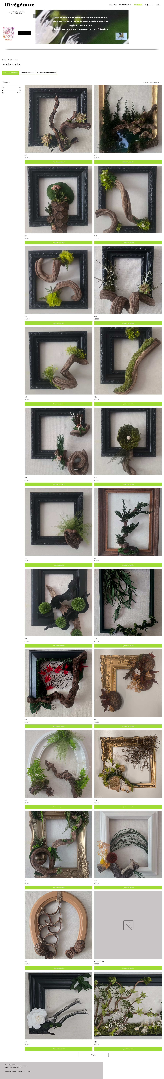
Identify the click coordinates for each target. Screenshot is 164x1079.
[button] (35, 15)
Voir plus (93, 1055)
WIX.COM (28, 1071)
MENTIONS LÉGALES (10, 1064)
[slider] (2, 90)
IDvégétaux (19, 5)
